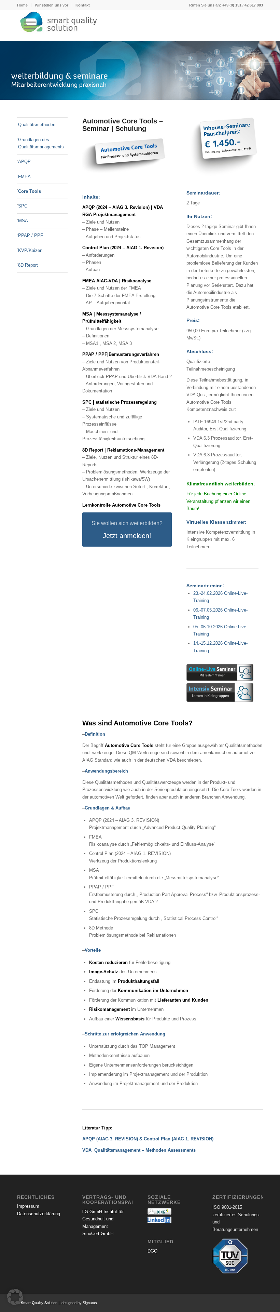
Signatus (90, 1303)
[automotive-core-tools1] (127, 154)
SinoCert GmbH (97, 1233)
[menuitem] (24, 5)
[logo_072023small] (140, 25)
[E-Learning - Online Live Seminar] (219, 672)
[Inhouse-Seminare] (222, 147)
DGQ (152, 1251)
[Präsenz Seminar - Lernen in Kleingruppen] (219, 692)
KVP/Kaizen (30, 250)
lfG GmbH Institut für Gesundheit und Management (103, 1219)
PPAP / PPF (30, 235)
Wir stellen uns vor (51, 5)
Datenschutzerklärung (38, 1213)
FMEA (24, 176)
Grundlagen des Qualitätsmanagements (41, 143)
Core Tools (29, 191)
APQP (24, 161)
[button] (15, 1297)
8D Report (28, 265)
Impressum (28, 1206)
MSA (23, 220)
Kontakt (82, 5)
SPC (22, 206)
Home (22, 5)
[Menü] (26, 25)
